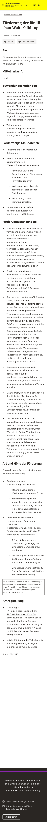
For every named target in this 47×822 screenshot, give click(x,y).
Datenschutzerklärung (29, 790)
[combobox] (35, 5)
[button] (9, 41)
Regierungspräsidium (21, 611)
